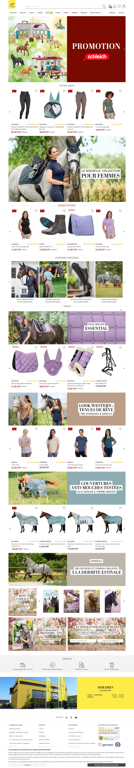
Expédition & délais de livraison (18, 732)
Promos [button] (74, 13)
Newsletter (42, 736)
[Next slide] (124, 112)
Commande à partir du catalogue (19, 743)
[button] (49, 13)
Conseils (41, 732)
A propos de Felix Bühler (75, 732)
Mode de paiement (15, 729)
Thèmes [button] (40, 13)
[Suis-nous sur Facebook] (71, 717)
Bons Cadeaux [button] (95, 13)
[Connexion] (114, 6)
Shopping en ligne (15, 725)
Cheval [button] (31, 13)
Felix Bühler (73, 725)
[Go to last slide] (9, 112)
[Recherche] (105, 6)
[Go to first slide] (124, 49)
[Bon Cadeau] (22, 602)
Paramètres (27, 765)
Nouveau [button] (13, 13)
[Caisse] (124, 6)
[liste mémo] (119, 6)
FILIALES (71, 729)
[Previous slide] (9, 49)
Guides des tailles (44, 743)
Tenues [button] (65, 13)
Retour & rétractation (16, 736)
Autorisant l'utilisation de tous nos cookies (106, 765)
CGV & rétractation (74, 740)
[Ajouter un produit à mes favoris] (36, 90)
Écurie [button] (58, 13)
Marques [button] (83, 13)
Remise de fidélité (44, 740)
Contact (41, 729)
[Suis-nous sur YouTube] (76, 717)
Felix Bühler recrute (74, 736)
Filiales (121, 13)
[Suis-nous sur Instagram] (66, 717)
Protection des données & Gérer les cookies (81, 743)
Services (42, 725)
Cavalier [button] (23, 13)
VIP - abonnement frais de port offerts (21, 740)
